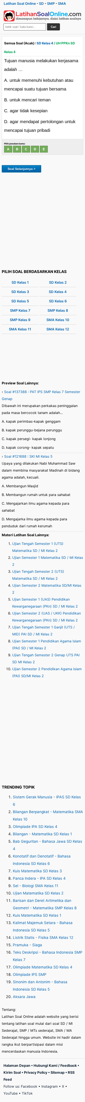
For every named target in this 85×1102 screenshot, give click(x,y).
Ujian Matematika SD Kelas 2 (38, 893)
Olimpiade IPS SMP (29, 974)
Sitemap (58, 1072)
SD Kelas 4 (45, 43)
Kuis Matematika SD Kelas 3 (37, 871)
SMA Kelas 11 (20, 329)
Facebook (29, 1086)
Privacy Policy (35, 1072)
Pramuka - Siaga (27, 945)
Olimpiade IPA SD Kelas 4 (35, 826)
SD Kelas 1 (20, 282)
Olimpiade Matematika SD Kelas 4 (42, 967)
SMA (62, 3)
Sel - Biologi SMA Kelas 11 (35, 886)
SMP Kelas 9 (20, 320)
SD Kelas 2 (58, 282)
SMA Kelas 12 (57, 329)
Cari (53, 26)
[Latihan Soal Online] (42, 15)
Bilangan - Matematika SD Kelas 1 (42, 834)
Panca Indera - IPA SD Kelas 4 (39, 878)
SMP (51, 3)
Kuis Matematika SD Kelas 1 (37, 915)
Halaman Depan (16, 1065)
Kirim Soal (12, 1072)
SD (41, 3)
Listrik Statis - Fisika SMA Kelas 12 (43, 937)
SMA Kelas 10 (57, 320)
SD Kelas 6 (58, 301)
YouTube (10, 1093)
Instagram (49, 1086)
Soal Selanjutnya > (21, 169)
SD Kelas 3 (20, 292)
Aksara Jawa (24, 997)
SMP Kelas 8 (58, 310)
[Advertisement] (42, 220)
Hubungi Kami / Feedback (55, 1065)
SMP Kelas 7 (20, 310)
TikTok (27, 1093)
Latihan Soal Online (20, 3)
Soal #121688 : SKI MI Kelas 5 (28, 456)
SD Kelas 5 (20, 301)
